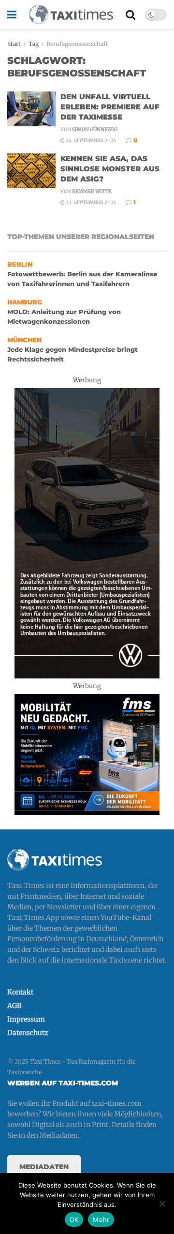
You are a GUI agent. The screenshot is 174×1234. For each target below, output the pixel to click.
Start (14, 43)
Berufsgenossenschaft (77, 43)
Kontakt (20, 992)
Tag (34, 43)
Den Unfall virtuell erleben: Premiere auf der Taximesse (110, 106)
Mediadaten (44, 1166)
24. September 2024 (90, 140)
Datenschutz (27, 1032)
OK (74, 1219)
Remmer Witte (92, 191)
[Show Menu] (11, 14)
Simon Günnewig (94, 129)
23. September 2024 (90, 202)
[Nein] (162, 1203)
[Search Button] (130, 14)
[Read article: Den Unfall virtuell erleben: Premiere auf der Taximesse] (31, 108)
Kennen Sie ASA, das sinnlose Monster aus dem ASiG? (110, 168)
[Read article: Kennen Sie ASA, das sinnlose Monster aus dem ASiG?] (31, 170)
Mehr (101, 1219)
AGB (14, 1005)
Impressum (26, 1019)
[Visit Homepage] (71, 14)
